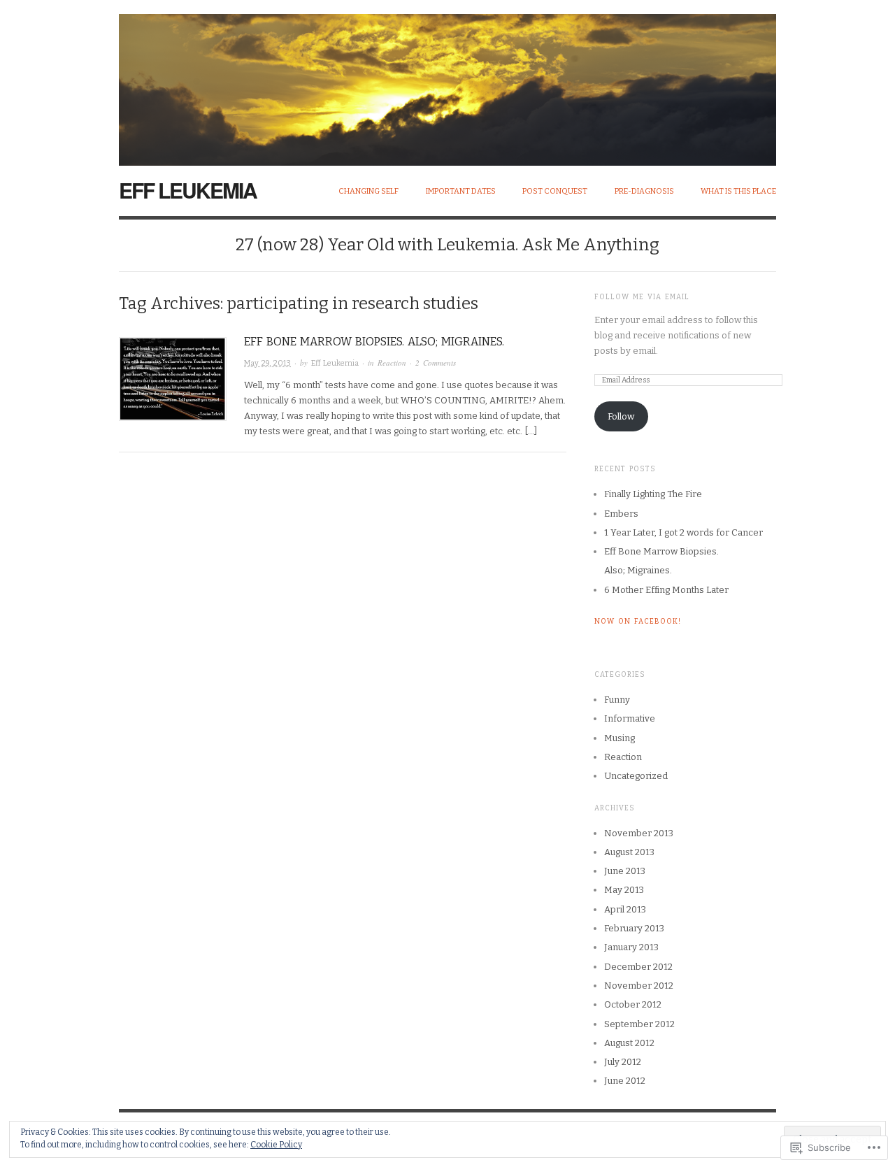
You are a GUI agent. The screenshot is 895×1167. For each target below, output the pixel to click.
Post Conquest (554, 191)
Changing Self (368, 191)
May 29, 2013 (267, 363)
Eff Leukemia (188, 190)
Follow (621, 416)
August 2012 (629, 1043)
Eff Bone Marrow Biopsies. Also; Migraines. (374, 341)
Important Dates (461, 191)
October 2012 (632, 1004)
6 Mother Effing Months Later (666, 590)
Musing (619, 738)
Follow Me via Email (641, 297)
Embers (621, 513)
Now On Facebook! (637, 621)
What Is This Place (738, 191)
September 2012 (639, 1024)
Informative (629, 718)
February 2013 (634, 928)
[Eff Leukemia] (447, 82)
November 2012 (638, 985)
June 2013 (624, 871)
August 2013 (629, 852)
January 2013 (631, 947)
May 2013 (624, 890)
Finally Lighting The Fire (653, 494)
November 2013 (638, 833)
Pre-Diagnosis (644, 191)
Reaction (392, 362)
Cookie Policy (276, 1145)
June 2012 (624, 1080)
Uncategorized (636, 776)
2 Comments (435, 362)
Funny (617, 699)
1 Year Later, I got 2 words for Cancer (683, 532)
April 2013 (625, 909)
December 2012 (638, 966)
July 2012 (622, 1062)
